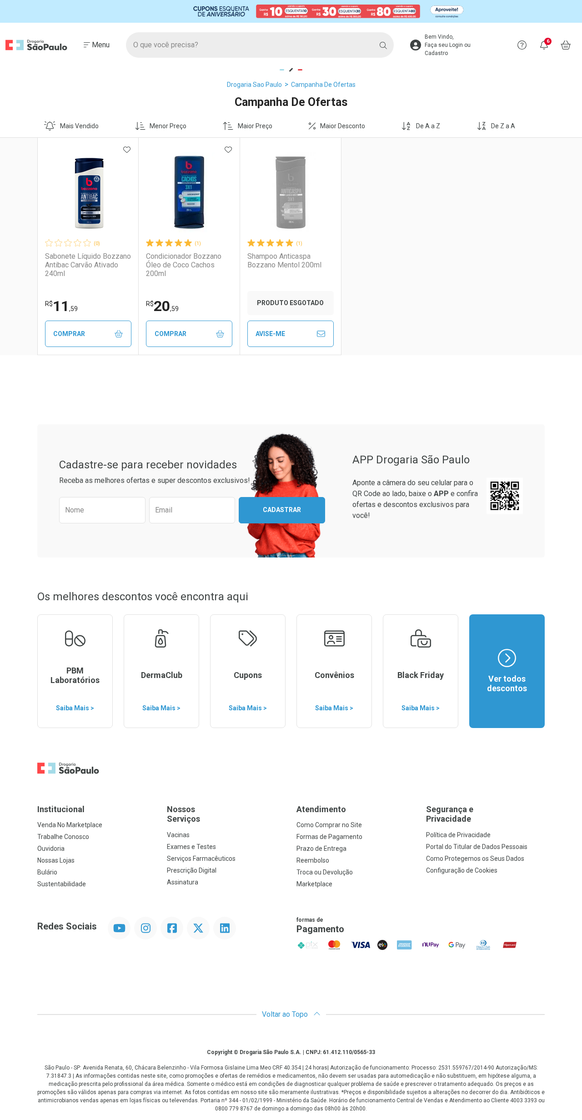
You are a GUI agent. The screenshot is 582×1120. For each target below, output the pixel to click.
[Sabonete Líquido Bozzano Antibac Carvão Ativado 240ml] (88, 192)
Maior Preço (255, 126)
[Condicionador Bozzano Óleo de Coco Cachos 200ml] (189, 192)
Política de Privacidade (458, 835)
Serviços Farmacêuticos (201, 858)
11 (61, 306)
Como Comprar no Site (329, 825)
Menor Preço (168, 126)
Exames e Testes (191, 846)
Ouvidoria (51, 848)
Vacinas (178, 835)
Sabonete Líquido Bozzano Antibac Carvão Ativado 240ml (88, 265)
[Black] (291, 11)
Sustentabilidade (61, 884)
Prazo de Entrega (321, 848)
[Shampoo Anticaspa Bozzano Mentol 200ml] (291, 192)
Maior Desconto (342, 126)
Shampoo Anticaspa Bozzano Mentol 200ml (284, 260)
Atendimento (321, 809)
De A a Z (428, 126)
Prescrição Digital (191, 870)
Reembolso (312, 860)
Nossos (183, 814)
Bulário (47, 872)
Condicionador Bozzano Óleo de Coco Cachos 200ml (183, 265)
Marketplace (314, 884)
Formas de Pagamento (329, 836)
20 (162, 306)
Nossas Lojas (56, 860)
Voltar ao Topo (286, 1014)
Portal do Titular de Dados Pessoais (476, 846)
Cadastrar (282, 509)
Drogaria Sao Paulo (254, 84)
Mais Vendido (79, 126)
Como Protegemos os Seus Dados (475, 858)
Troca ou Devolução (324, 872)
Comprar (69, 333)
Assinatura (182, 882)
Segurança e (449, 814)
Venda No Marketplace (69, 825)
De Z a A (503, 126)
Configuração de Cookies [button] (461, 870)
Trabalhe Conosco (63, 836)
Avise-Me (270, 333)
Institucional (61, 809)
